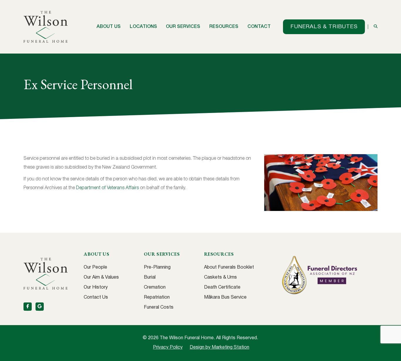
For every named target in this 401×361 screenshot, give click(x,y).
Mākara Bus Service (225, 297)
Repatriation (157, 297)
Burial (150, 277)
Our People (95, 267)
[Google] (40, 306)
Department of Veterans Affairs (107, 188)
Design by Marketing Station (219, 347)
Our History (96, 287)
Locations (143, 27)
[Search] (376, 27)
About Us (109, 27)
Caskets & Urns (220, 277)
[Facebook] (27, 306)
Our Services (183, 27)
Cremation (155, 287)
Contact (259, 27)
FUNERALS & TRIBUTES (324, 26)
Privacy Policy (168, 347)
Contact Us (96, 297)
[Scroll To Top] (390, 354)
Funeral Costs (158, 307)
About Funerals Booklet (229, 267)
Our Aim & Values (101, 277)
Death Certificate (222, 287)
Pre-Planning (157, 267)
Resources (223, 27)
